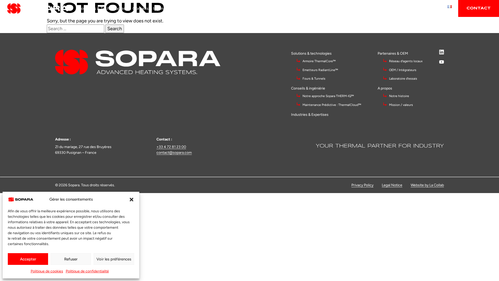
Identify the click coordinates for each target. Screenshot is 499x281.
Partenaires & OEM (243, 8)
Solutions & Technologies (101, 8)
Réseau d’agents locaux (406, 61)
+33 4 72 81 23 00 (171, 147)
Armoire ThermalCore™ (319, 61)
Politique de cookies (47, 271)
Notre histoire (399, 96)
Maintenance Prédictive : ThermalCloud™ (332, 105)
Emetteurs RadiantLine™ (320, 70)
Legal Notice (392, 185)
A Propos (275, 8)
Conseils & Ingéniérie (152, 8)
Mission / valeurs (401, 105)
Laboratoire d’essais (403, 78)
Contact (479, 8)
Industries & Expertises (310, 114)
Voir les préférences (113, 259)
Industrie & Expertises (199, 8)
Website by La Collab (427, 185)
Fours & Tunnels (314, 78)
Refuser (70, 259)
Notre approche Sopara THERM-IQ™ (328, 96)
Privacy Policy (362, 185)
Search (114, 28)
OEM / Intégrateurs (403, 70)
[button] (131, 199)
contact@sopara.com (174, 152)
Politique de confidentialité (87, 271)
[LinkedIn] (441, 52)
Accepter (28, 259)
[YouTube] (441, 62)
